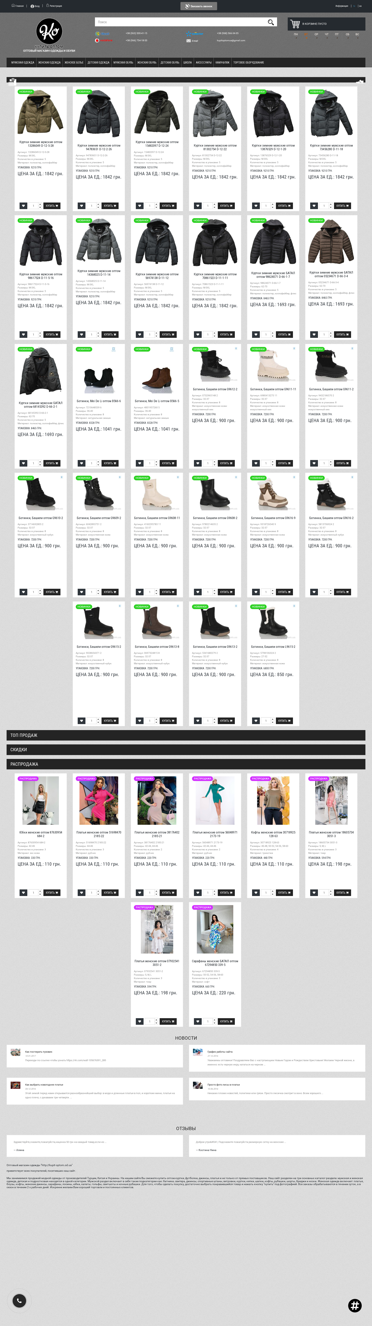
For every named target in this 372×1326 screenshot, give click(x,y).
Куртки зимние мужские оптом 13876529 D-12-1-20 (273, 147)
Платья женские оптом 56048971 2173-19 (215, 834)
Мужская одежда (22, 62)
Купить (50, 205)
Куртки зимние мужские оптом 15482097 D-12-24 (157, 144)
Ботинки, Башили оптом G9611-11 (273, 389)
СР (316, 34)
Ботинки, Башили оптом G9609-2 (99, 518)
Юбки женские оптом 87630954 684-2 (40, 834)
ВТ (306, 34)
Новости (186, 1038)
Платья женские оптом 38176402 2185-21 (156, 834)
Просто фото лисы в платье (224, 1084)
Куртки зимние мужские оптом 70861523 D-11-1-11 (215, 276)
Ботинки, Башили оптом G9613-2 (215, 647)
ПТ (336, 34)
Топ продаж (23, 735)
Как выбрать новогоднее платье (44, 1084)
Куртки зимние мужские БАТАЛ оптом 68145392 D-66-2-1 (41, 405)
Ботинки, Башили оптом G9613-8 (157, 647)
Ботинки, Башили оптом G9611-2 (331, 389)
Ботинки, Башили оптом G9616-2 (331, 518)
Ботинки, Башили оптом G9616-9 (273, 518)
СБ (347, 34)
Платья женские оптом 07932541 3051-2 (156, 963)
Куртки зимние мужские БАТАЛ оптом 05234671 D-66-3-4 (331, 274)
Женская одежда (49, 62)
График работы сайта (220, 1051)
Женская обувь (147, 62)
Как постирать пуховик (38, 1051)
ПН (296, 34)
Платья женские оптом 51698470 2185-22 (98, 834)
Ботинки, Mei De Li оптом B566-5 (157, 401)
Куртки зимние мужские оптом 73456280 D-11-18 (331, 147)
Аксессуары (204, 62)
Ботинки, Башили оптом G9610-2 (41, 518)
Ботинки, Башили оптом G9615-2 (99, 647)
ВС (357, 34)
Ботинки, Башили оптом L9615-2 (273, 647)
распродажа (24, 764)
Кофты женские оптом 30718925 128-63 (273, 834)
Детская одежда (98, 62)
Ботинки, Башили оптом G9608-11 (157, 518)
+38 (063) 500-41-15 (137, 33)
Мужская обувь (123, 62)
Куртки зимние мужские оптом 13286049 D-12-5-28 (40, 144)
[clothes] (12, 82)
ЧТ (326, 34)
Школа (187, 62)
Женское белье (74, 62)
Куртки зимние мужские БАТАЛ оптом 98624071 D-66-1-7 (273, 275)
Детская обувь (170, 62)
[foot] (359, 82)
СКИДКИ (18, 749)
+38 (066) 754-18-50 (137, 40)
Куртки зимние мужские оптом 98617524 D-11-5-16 (40, 276)
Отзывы (186, 1128)
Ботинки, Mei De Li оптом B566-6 (99, 401)
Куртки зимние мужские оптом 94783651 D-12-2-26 (99, 147)
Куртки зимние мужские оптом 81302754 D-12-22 (215, 147)
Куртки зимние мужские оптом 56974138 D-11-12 (157, 276)
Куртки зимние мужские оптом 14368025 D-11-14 (99, 272)
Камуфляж (222, 62)
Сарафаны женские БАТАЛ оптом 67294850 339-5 (215, 963)
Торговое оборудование (248, 62)
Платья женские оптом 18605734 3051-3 (331, 834)
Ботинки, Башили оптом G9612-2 (215, 389)
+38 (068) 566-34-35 (228, 33)
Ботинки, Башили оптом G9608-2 (215, 518)
